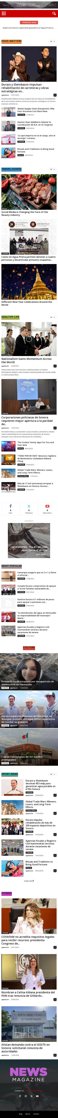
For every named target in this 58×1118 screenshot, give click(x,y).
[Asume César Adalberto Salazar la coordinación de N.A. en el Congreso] (8, 126)
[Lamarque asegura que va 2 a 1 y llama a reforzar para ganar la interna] (8, 576)
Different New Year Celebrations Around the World (26, 303)
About (27, 1114)
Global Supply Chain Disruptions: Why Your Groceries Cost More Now (35, 110)
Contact (36, 1114)
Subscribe (47, 505)
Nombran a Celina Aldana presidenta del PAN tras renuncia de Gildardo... (28, 994)
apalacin (5, 95)
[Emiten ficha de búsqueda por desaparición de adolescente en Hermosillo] (29, 671)
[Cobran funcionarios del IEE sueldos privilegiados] (29, 747)
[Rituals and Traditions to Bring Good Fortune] (8, 153)
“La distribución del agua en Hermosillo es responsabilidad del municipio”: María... (36, 616)
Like (10, 505)
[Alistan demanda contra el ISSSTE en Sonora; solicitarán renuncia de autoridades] (29, 1024)
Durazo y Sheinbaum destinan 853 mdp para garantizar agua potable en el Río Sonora (40, 785)
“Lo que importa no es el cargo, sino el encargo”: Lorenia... (36, 137)
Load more (28, 881)
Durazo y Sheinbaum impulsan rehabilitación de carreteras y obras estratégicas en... (25, 88)
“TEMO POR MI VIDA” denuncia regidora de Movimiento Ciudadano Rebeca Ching (36, 458)
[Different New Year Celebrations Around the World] (29, 282)
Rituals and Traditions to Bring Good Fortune (39, 863)
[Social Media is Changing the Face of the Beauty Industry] (29, 192)
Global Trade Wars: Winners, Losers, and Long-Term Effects (35, 471)
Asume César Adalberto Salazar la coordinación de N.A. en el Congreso (35, 123)
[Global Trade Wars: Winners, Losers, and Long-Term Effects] (8, 473)
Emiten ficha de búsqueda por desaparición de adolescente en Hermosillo (27, 683)
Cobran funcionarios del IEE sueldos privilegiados (21, 758)
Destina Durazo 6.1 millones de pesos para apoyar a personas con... (35, 600)
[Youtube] (37, 1096)
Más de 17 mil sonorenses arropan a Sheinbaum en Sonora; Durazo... (35, 484)
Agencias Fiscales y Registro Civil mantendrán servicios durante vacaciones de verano (33, 630)
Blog (20, 1114)
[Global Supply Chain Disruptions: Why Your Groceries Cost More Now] (8, 112)
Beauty (20, 155)
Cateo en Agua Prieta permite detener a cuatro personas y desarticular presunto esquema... (28, 258)
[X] (32, 1096)
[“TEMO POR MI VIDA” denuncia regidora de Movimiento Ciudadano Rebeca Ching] (8, 459)
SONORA (5, 81)
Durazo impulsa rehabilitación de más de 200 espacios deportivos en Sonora (40, 824)
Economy (21, 115)
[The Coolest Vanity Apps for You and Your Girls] (8, 446)
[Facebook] (21, 1096)
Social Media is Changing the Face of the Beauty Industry (24, 213)
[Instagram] (26, 1096)
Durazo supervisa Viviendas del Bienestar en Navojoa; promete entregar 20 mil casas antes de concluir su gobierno (28, 719)
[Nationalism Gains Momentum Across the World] (29, 339)
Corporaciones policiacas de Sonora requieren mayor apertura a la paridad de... (27, 421)
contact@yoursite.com (34, 1091)
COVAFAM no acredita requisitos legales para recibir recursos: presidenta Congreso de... (27, 940)
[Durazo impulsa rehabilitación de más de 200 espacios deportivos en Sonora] (12, 826)
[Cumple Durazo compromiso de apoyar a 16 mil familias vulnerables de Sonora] (8, 590)
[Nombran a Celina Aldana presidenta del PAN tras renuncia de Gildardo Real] (29, 972)
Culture (4, 299)
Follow (29, 505)
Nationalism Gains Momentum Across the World (26, 360)
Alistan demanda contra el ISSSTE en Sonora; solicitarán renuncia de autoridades (25, 1048)
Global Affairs (7, 355)
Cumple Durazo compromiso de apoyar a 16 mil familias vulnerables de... (36, 587)
